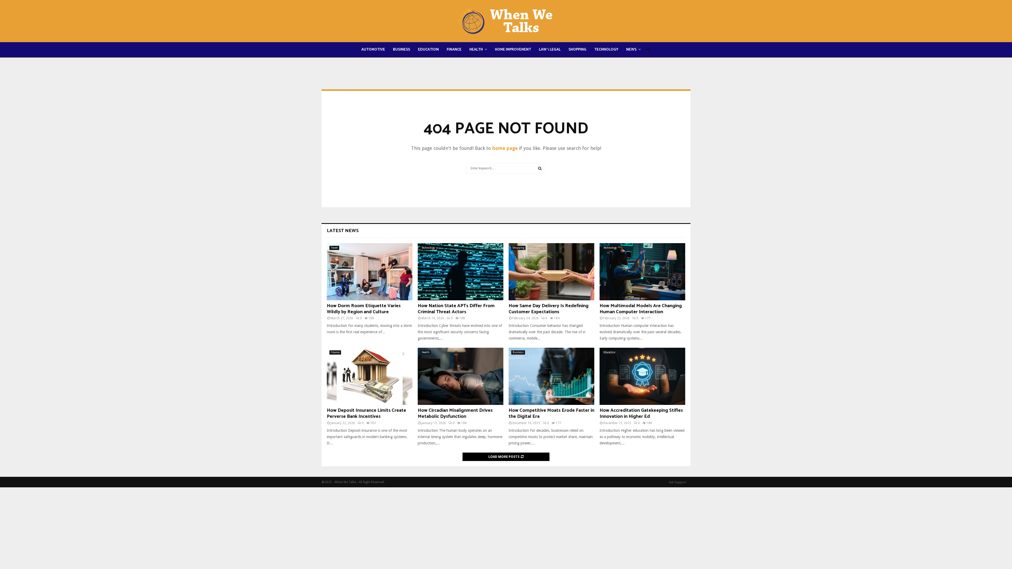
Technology (606, 50)
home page (505, 148)
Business (401, 50)
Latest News (343, 231)
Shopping (577, 50)
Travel (334, 247)
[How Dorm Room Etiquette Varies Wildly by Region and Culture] (369, 271)
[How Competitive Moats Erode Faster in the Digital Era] (551, 376)
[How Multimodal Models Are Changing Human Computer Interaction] (642, 271)
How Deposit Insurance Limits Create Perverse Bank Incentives (366, 413)
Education (428, 50)
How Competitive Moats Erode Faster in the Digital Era (551, 413)
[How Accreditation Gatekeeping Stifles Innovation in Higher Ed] (642, 376)
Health (476, 50)
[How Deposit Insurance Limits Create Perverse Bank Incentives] (369, 376)
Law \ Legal (550, 50)
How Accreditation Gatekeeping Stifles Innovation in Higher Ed (641, 413)
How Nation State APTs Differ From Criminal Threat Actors (456, 309)
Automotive (373, 50)
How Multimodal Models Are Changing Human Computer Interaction (641, 309)
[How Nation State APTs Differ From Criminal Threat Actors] (460, 271)
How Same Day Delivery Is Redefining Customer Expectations (548, 309)
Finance (454, 50)
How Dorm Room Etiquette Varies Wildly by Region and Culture (364, 309)
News (631, 50)
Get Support (677, 482)
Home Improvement (513, 50)
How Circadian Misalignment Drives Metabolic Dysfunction (455, 413)
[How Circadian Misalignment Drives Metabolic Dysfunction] (460, 376)
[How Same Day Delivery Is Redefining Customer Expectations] (551, 271)
